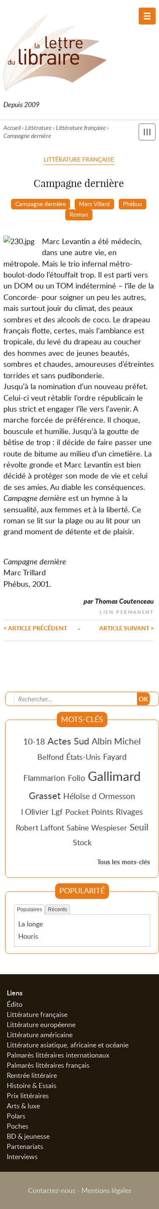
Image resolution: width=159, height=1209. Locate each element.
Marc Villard (94, 203)
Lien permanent (127, 611)
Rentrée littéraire (32, 1075)
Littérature (38, 128)
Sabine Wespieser (97, 827)
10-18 (34, 741)
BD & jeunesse (28, 1136)
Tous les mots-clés (123, 861)
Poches (17, 1126)
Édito (14, 1004)
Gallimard (114, 776)
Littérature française (81, 128)
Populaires (29, 909)
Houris (28, 936)
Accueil (12, 128)
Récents (57, 909)
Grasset (45, 795)
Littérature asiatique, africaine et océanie (67, 1045)
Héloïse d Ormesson (99, 796)
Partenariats (25, 1146)
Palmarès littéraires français (48, 1065)
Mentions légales (106, 1190)
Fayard (115, 756)
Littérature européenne (41, 1024)
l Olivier (35, 811)
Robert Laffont (40, 827)
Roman (79, 214)
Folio (76, 777)
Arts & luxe (23, 1105)
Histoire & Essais (31, 1085)
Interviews (22, 1156)
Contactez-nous (51, 1190)
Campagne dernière (40, 203)
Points (102, 811)
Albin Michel (116, 741)
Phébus (132, 203)
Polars (16, 1116)
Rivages (129, 811)
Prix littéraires (28, 1095)
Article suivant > (126, 628)
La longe (30, 924)
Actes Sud (68, 740)
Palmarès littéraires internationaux (58, 1055)
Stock (82, 842)
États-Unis (83, 757)
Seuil (139, 827)
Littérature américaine (40, 1034)
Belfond (50, 757)
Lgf (57, 811)
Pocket (77, 812)
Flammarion (44, 777)
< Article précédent (35, 628)
